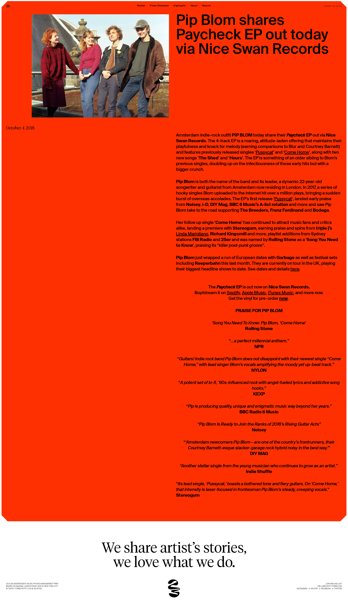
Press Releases (159, 5)
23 (8, 6)
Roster (141, 5)
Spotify (314, 588)
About (194, 5)
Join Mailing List (334, 583)
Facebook (326, 588)
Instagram (302, 588)
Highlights (179, 5)
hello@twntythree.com (330, 586)
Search (206, 5)
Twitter (338, 588)
